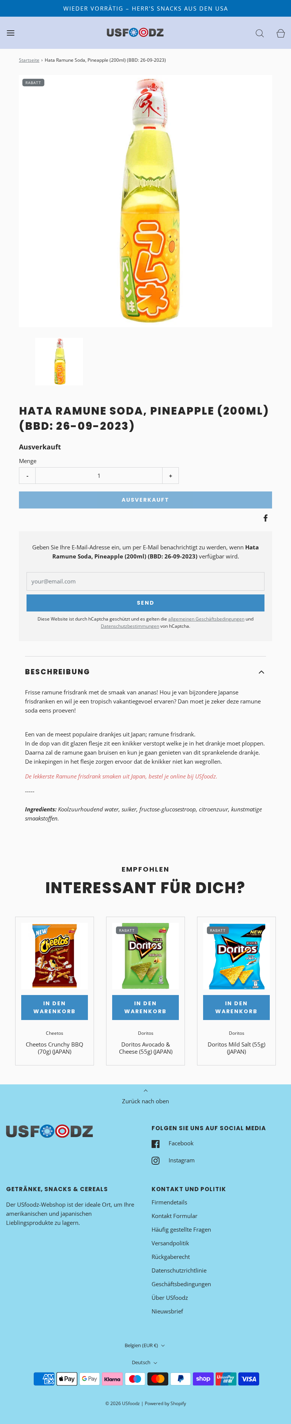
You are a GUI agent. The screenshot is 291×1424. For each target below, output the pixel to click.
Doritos (145, 1033)
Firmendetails (169, 1202)
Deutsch (142, 1362)
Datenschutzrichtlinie (179, 1270)
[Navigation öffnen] (10, 32)
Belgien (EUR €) (142, 1345)
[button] (59, 362)
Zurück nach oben (145, 1101)
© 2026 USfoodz (122, 1403)
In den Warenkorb (54, 1007)
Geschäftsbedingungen (181, 1284)
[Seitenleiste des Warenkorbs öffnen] (280, 32)
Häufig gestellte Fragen (181, 1229)
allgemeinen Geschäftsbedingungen (206, 619)
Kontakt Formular (174, 1216)
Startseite (29, 60)
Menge (27, 461)
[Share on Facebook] (264, 518)
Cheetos (54, 1033)
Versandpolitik (170, 1243)
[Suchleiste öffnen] (259, 32)
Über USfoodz (170, 1297)
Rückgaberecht (171, 1256)
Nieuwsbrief (167, 1311)
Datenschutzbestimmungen (130, 626)
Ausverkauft (145, 500)
